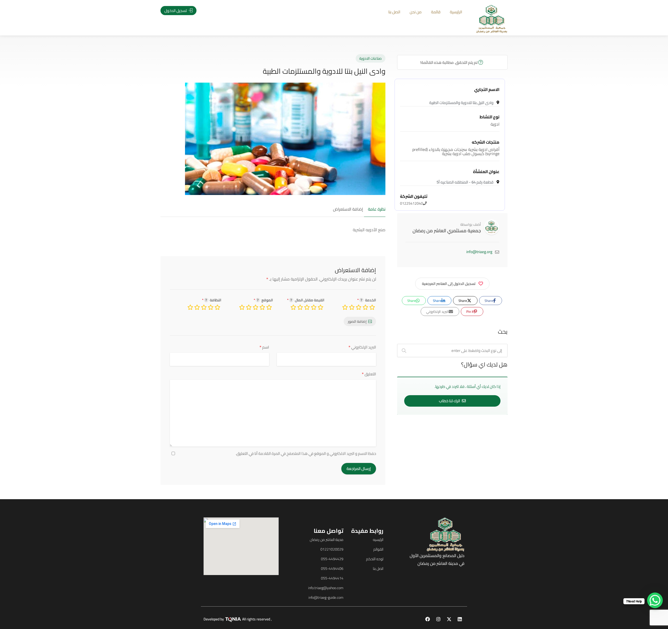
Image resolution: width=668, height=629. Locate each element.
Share (489, 300)
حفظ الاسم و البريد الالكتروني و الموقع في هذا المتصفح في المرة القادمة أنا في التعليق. (306, 453)
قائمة (435, 12)
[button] (38, 322)
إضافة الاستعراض (348, 209)
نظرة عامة (376, 209)
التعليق (369, 374)
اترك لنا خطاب (450, 401)
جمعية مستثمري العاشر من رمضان (447, 230)
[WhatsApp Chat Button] (655, 600)
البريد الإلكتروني (362, 347)
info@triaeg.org (479, 251)
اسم (264, 347)
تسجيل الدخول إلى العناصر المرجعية (448, 283)
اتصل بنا (394, 12)
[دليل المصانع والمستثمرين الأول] (492, 18)
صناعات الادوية (370, 58)
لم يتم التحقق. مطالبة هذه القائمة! (449, 62)
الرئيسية (456, 12)
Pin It (470, 311)
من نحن (416, 12)
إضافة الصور (357, 321)
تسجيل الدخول (176, 10)
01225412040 (413, 200)
